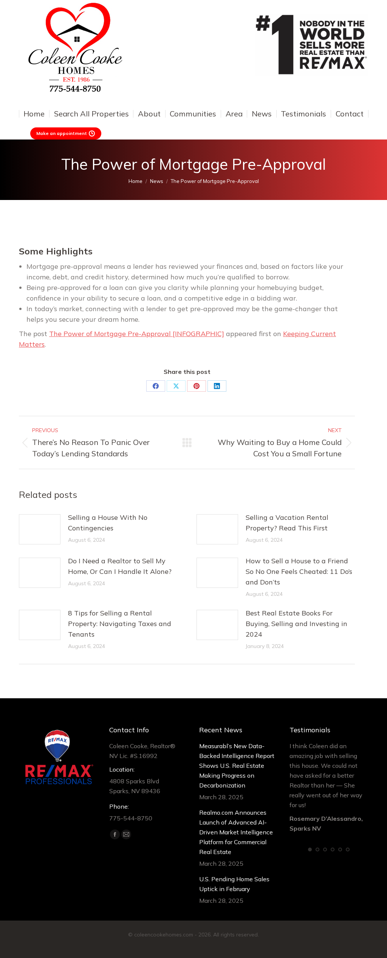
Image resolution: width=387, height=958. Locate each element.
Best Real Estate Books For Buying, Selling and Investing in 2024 (296, 624)
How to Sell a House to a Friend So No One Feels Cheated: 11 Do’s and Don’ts (299, 571)
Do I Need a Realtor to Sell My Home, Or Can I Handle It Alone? (120, 566)
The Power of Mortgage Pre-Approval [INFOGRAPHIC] (136, 333)
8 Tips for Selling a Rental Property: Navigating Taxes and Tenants (119, 624)
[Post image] (39, 529)
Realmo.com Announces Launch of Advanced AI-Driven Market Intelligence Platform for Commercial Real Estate (236, 832)
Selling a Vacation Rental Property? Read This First (287, 522)
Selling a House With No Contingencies (107, 522)
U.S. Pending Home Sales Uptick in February (234, 884)
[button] (310, 849)
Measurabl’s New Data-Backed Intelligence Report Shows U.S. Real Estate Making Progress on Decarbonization (236, 765)
